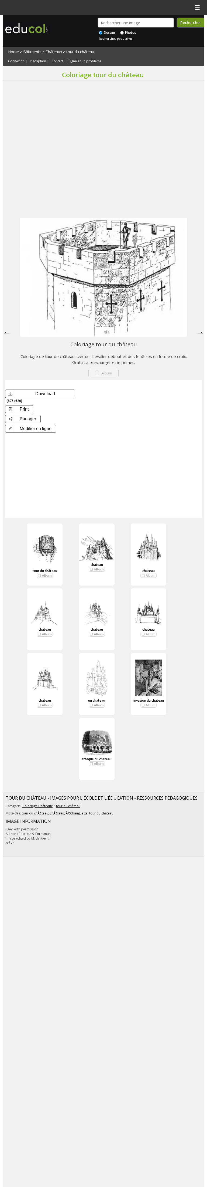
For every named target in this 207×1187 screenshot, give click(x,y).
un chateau (96, 700)
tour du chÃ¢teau (35, 813)
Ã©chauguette (77, 813)
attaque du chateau (97, 759)
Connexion (16, 61)
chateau (97, 564)
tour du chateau (101, 813)
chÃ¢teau (57, 813)
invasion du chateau (148, 700)
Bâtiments (32, 51)
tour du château (80, 51)
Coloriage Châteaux (37, 806)
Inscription (38, 61)
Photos (130, 32)
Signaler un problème (85, 61)
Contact (57, 61)
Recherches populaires (115, 38)
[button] (30, 429)
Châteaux (54, 51)
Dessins (109, 32)
